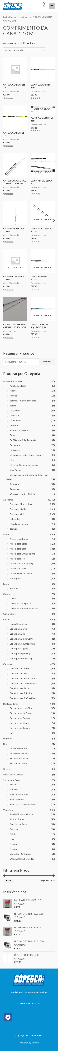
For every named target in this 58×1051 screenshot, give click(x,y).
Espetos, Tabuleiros (19, 430)
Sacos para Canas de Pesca (23, 804)
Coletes (13, 834)
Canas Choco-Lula (19, 624)
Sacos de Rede (17, 799)
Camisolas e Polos (18, 824)
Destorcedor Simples (20, 723)
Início (5, 17)
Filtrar (8, 880)
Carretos (7, 664)
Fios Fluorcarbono (18, 748)
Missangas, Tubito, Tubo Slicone (26, 455)
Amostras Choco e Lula (21, 504)
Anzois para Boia (18, 548)
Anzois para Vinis (18, 568)
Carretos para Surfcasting (22, 698)
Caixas (6, 594)
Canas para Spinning (20, 653)
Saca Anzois (15, 470)
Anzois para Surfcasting (21, 563)
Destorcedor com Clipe (21, 708)
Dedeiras (14, 425)
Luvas (12, 839)
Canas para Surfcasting (21, 658)
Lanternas (15, 450)
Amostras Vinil (17, 514)
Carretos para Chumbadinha (23, 683)
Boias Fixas (15, 588)
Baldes (13, 405)
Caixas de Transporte (20, 603)
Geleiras (7, 769)
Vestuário (8, 810)
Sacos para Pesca (11, 780)
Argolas (13, 395)
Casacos (14, 829)
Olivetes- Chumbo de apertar (24, 465)
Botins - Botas (17, 819)
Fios (5, 744)
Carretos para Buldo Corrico (23, 678)
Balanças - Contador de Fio (23, 400)
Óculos (13, 844)
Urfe (12, 733)
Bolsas (13, 784)
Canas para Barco (18, 628)
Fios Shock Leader (18, 763)
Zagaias (13, 528)
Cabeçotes (15, 519)
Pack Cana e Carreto (13, 774)
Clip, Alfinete (16, 410)
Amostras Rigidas (18, 509)
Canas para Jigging (19, 648)
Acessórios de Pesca (13, 381)
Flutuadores (16, 445)
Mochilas (14, 789)
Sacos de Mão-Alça (19, 794)
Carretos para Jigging (20, 688)
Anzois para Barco (18, 543)
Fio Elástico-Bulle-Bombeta (23, 440)
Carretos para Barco (19, 668)
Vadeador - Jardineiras (20, 853)
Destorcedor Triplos (20, 728)
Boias (6, 584)
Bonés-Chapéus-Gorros (21, 814)
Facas (12, 435)
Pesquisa (47, 361)
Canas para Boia (17, 633)
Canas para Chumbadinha (22, 643)
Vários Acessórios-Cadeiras (23, 494)
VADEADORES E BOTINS (22, 858)
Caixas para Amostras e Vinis (24, 608)
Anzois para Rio (17, 558)
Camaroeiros (9, 613)
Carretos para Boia (19, 673)
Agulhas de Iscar (18, 385)
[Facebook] (8, 1017)
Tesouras (14, 489)
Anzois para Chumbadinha (22, 553)
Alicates (14, 390)
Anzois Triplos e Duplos (21, 573)
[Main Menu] (52, 6)
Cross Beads (16, 420)
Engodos (7, 738)
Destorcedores (10, 703)
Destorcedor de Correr (21, 713)
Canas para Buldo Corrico (22, 638)
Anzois (6, 534)
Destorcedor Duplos (20, 718)
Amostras (8, 499)
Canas (6, 619)
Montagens (15, 578)
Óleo (12, 460)
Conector (14, 415)
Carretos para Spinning (21, 693)
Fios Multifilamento (19, 758)
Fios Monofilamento (19, 753)
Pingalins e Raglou (19, 524)
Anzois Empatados (19, 538)
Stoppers (14, 484)
